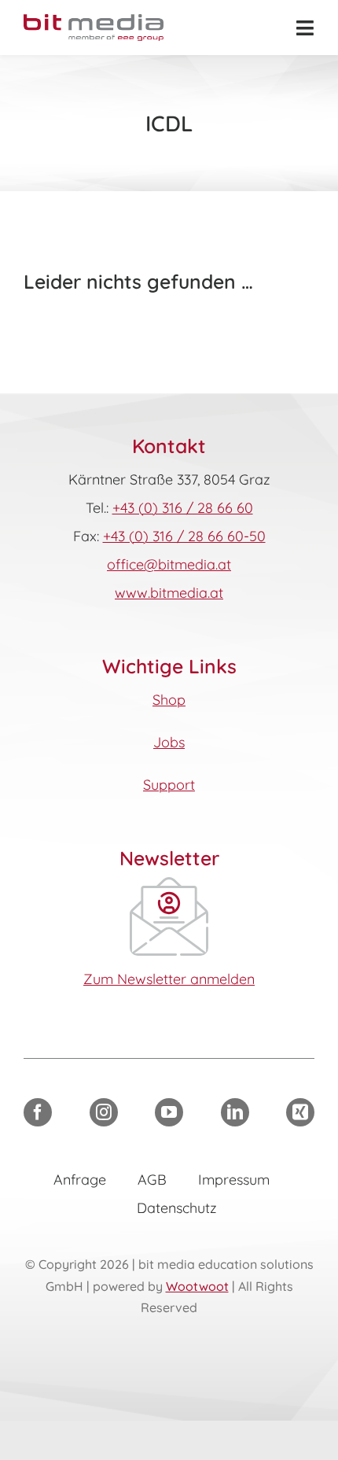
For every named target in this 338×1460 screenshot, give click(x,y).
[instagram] (104, 1112)
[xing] (300, 1112)
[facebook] (38, 1112)
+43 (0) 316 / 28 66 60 (182, 508)
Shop (169, 700)
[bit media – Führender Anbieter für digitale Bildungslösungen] (93, 21)
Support (169, 785)
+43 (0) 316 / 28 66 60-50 (184, 536)
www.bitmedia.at (169, 593)
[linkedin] (235, 1112)
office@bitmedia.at (169, 564)
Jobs (169, 742)
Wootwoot (197, 1286)
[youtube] (169, 1112)
